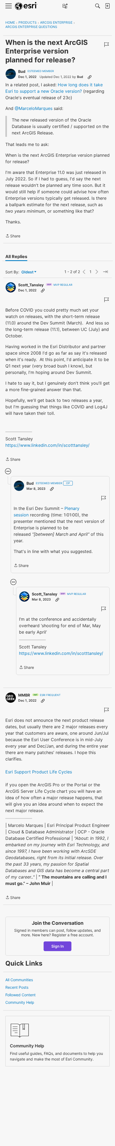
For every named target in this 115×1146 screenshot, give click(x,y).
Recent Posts (16, 987)
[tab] (16, 256)
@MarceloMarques (33, 108)
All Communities (19, 979)
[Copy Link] (89, 76)
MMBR (24, 695)
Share (12, 236)
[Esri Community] (26, 6)
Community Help (19, 1002)
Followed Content (20, 995)
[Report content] (106, 44)
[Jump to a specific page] (105, 271)
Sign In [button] (57, 946)
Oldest (27, 272)
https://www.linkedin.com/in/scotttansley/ (47, 445)
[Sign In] (107, 6)
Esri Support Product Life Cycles (38, 771)
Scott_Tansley (31, 285)
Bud (21, 71)
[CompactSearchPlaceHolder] (97, 6)
